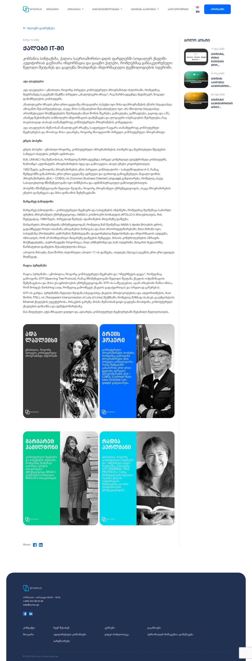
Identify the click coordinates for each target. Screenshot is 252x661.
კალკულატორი (178, 9)
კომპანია (73, 9)
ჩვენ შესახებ (61, 627)
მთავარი (52, 9)
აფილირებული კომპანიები (69, 634)
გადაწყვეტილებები (105, 9)
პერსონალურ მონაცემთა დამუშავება (170, 634)
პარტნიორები (61, 641)
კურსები (110, 627)
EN (197, 11)
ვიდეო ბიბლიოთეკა (117, 634)
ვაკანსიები (154, 627)
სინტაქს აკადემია (143, 9)
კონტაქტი (217, 9)
